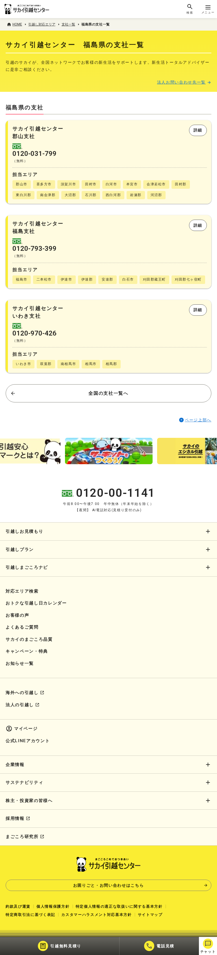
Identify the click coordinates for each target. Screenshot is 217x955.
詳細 (198, 130)
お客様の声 (17, 615)
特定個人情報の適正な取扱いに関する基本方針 (119, 906)
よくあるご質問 (22, 627)
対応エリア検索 (22, 591)
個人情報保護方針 (53, 906)
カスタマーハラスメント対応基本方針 (96, 914)
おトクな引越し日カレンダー (36, 603)
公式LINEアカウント (28, 740)
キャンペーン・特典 (27, 651)
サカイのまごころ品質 (29, 639)
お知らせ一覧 (20, 663)
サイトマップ (150, 914)
